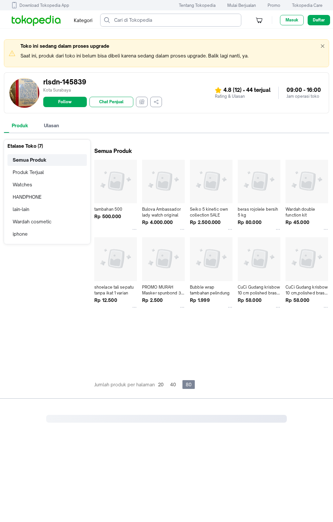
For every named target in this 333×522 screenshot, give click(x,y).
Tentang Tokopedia (197, 5)
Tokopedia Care (307, 5)
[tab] (20, 125)
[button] (322, 46)
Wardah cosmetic (32, 221)
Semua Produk (30, 160)
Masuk (292, 20)
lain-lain (21, 209)
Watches (22, 184)
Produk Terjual (28, 172)
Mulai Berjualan (241, 5)
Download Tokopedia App (44, 5)
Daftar (319, 20)
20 (161, 384)
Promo (274, 5)
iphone (20, 234)
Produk (20, 125)
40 (173, 384)
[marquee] (166, 53)
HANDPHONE (27, 197)
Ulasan (51, 125)
